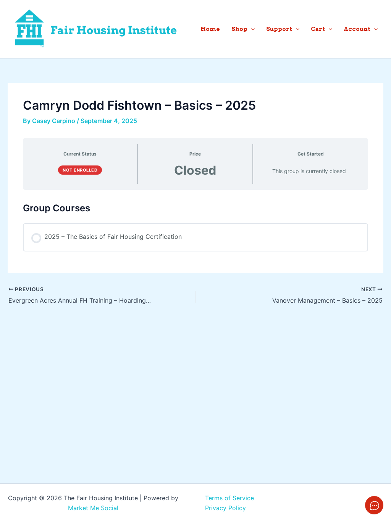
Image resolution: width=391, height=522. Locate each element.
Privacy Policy (225, 508)
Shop (239, 29)
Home (210, 29)
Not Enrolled (80, 170)
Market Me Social (93, 508)
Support (279, 29)
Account (357, 29)
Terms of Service (229, 498)
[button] (251, 29)
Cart (318, 29)
